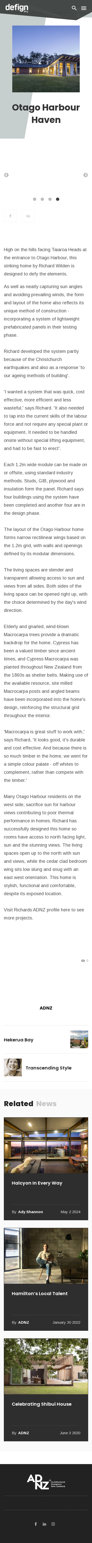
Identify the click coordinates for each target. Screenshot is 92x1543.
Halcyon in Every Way (37, 1183)
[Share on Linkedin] (28, 215)
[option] (46, 172)
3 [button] (49, 199)
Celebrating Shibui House (42, 1404)
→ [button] (85, 175)
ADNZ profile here (51, 909)
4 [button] (57, 199)
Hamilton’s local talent (40, 1293)
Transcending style (49, 1068)
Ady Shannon (30, 1212)
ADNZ (46, 1008)
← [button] (6, 175)
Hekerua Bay (18, 1040)
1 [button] (34, 199)
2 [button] (42, 199)
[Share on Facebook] (10, 215)
